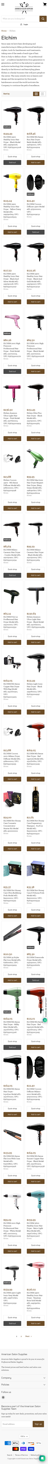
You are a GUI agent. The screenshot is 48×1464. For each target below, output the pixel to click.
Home (4, 31)
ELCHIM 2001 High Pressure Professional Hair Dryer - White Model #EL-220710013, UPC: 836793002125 (12, 1229)
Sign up (38, 1424)
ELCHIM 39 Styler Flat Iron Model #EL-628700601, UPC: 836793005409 (12, 961)
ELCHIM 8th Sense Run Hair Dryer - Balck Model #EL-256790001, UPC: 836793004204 (35, 142)
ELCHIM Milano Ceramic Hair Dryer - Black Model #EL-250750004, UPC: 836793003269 (35, 555)
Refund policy (36, 1455)
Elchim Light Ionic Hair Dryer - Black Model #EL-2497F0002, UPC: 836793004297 (35, 689)
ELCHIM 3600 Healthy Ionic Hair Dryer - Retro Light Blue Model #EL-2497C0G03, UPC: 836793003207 (35, 1229)
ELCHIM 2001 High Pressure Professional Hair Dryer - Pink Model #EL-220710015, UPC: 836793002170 (12, 349)
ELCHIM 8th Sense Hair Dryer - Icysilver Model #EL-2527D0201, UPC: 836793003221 (12, 1094)
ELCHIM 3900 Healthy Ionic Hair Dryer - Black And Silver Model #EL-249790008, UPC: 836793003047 (11, 280)
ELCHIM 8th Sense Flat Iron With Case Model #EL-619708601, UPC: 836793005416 (11, 1161)
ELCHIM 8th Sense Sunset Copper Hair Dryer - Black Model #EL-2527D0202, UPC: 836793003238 (36, 1161)
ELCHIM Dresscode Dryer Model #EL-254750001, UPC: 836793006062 (35, 961)
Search (9, 1455)
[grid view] (36, 94)
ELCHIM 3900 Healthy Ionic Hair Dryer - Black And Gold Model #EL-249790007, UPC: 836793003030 (35, 280)
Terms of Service (21, 1455)
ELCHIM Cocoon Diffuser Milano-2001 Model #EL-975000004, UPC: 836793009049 (34, 1094)
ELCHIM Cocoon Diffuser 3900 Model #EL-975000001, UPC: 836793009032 (36, 209)
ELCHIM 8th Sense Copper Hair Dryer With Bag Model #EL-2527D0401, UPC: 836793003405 (11, 690)
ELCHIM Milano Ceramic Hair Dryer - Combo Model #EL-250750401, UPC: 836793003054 (12, 555)
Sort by (6, 94)
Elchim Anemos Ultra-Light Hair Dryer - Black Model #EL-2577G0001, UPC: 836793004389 (36, 622)
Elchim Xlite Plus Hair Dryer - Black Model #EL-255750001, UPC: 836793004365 (34, 418)
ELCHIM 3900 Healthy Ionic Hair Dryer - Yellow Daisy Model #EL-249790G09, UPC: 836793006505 (12, 210)
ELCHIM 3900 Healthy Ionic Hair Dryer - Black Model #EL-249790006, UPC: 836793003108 (12, 142)
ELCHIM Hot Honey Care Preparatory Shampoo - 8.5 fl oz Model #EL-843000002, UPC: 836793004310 (35, 827)
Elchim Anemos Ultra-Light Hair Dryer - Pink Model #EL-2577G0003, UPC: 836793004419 (12, 418)
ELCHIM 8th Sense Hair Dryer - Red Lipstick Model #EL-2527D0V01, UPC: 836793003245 (35, 758)
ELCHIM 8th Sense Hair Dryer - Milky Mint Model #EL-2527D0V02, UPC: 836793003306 (11, 1027)
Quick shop (12, 156)
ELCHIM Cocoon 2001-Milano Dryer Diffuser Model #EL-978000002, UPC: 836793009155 (12, 758)
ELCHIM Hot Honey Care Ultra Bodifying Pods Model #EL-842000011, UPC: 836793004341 (12, 895)
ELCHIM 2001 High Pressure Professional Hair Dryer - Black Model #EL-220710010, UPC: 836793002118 (35, 349)
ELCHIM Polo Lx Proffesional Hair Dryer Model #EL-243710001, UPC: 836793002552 (11, 622)
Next (27, 1336)
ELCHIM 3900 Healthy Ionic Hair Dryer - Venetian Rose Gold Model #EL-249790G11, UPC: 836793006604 (35, 1300)
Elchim (5, 150)
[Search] (43, 19)
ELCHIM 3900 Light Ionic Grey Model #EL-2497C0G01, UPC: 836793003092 (12, 1298)
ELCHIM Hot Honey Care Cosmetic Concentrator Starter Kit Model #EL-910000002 (12, 826)
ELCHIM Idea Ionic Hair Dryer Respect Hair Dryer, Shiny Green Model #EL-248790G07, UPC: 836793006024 (35, 486)
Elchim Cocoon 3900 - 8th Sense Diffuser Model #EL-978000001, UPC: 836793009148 (12, 485)
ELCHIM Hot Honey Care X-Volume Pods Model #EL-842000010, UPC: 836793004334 (35, 895)
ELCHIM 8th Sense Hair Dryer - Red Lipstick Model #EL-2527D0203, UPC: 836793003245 (35, 1027)
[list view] (42, 94)
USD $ (23, 1436)
